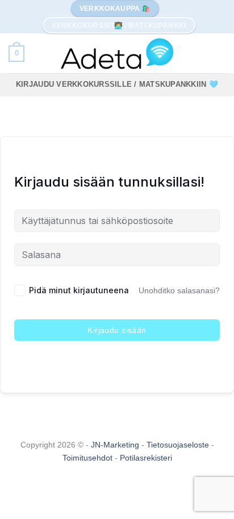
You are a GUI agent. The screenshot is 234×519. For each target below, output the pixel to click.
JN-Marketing (116, 444)
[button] (16, 54)
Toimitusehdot (88, 457)
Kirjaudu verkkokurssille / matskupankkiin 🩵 (117, 84)
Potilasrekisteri (146, 457)
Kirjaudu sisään (116, 330)
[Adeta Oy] (117, 53)
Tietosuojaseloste (179, 444)
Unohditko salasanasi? (179, 290)
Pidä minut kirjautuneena (79, 290)
